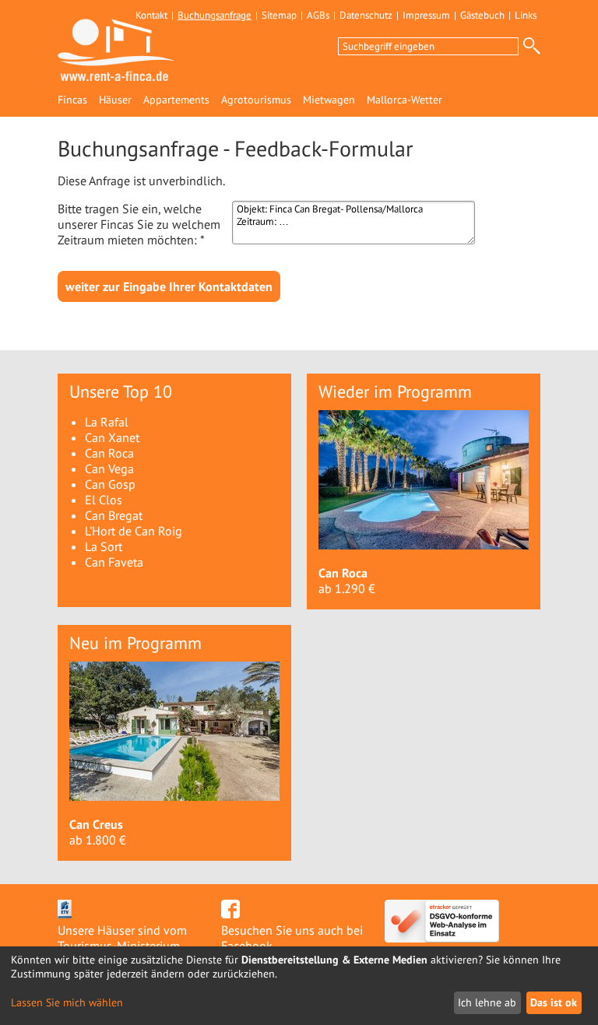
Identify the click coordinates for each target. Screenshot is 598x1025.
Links (525, 15)
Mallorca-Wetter (404, 100)
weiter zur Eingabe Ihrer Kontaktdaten (169, 286)
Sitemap (279, 15)
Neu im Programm (135, 643)
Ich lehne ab (487, 1002)
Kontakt (151, 15)
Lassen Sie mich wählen (67, 1002)
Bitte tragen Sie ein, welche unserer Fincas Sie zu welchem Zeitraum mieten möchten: (139, 224)
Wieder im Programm (395, 391)
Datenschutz (365, 15)
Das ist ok (553, 1002)
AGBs (318, 15)
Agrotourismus (256, 100)
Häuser (115, 100)
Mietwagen (329, 100)
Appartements (176, 100)
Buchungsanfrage (215, 15)
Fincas (72, 100)
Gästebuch (482, 15)
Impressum (426, 15)
